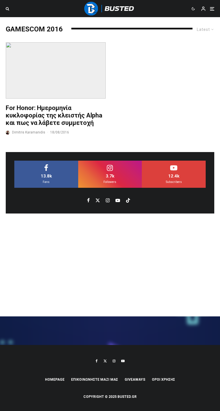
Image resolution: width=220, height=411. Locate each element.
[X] (105, 361)
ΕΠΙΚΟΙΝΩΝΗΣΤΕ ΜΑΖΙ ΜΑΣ (94, 380)
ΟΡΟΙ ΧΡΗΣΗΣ (163, 380)
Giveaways (135, 380)
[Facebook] (97, 361)
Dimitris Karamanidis (28, 132)
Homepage (54, 380)
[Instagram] (114, 361)
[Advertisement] (110, 265)
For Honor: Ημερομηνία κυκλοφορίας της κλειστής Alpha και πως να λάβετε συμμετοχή (54, 115)
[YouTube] (122, 361)
